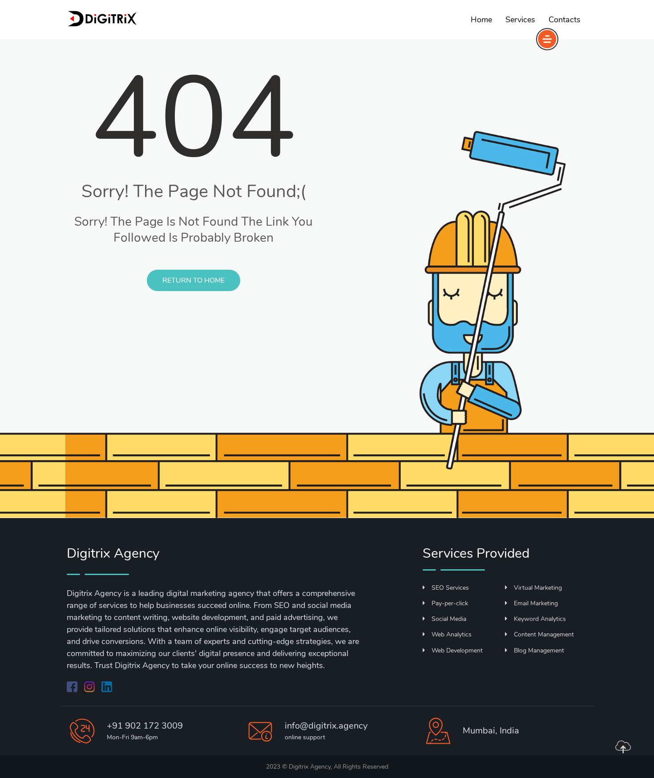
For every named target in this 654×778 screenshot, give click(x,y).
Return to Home (193, 280)
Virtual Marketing (538, 588)
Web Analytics (452, 634)
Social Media (449, 619)
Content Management (544, 634)
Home (481, 20)
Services (520, 20)
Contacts (565, 20)
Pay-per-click (450, 603)
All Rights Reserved (361, 766)
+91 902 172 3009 (145, 726)
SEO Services (450, 588)
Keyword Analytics (540, 619)
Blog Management (539, 650)
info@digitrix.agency (326, 726)
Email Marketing (536, 603)
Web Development (457, 650)
